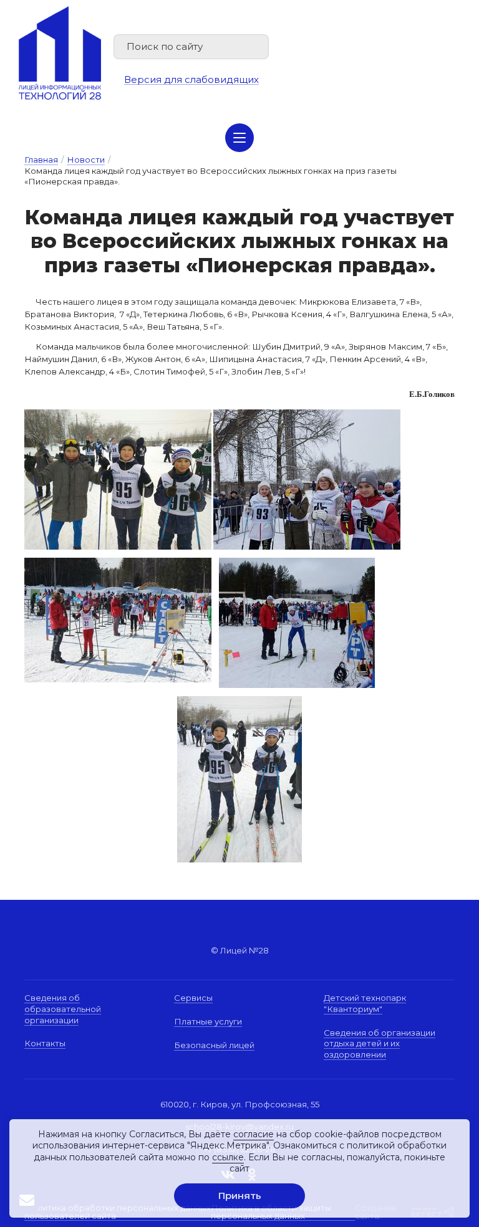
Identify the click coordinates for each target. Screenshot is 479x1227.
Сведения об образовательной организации (62, 1008)
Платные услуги (208, 1021)
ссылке (228, 1157)
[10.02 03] (306, 415)
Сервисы (193, 998)
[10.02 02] (117, 415)
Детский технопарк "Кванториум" (365, 1003)
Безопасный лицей (214, 1045)
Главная (41, 160)
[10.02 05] (297, 563)
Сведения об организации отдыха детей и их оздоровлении (379, 1043)
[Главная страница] (60, 53)
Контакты (44, 1043)
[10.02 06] (239, 702)
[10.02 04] (117, 563)
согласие (253, 1134)
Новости (86, 160)
